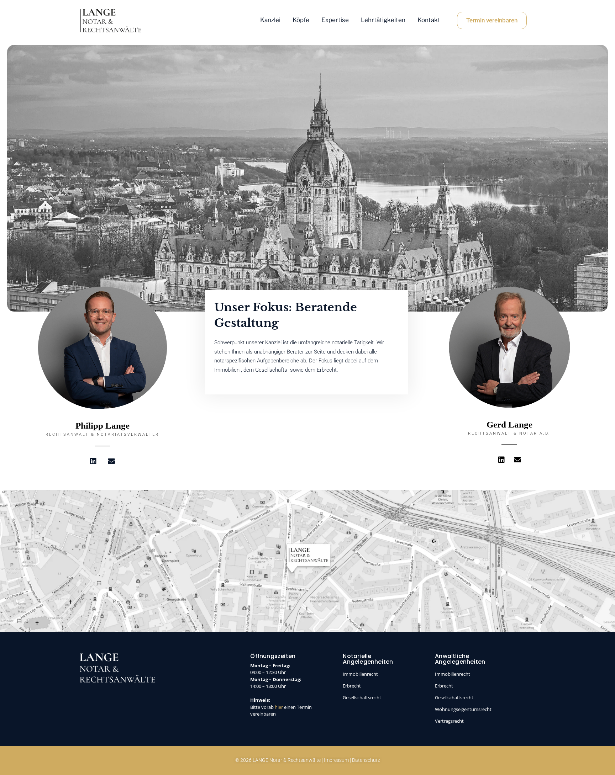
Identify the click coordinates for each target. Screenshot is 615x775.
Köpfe (301, 19)
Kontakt (428, 19)
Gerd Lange (509, 424)
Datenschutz (366, 760)
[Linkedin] (93, 461)
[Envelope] (111, 461)
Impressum (336, 760)
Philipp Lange (102, 425)
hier (279, 707)
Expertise (335, 19)
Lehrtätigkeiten (383, 19)
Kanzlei (270, 19)
